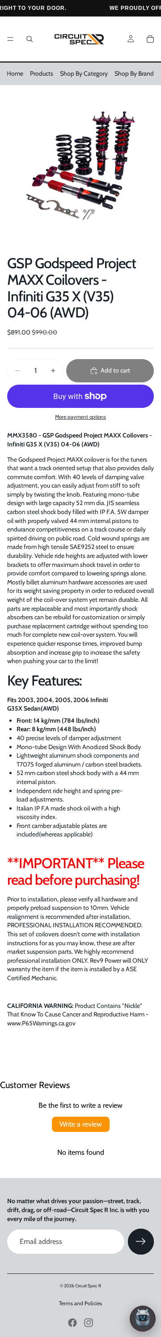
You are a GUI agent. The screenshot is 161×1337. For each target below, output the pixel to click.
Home (15, 73)
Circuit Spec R (88, 1286)
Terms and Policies (80, 1303)
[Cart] (150, 39)
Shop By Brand (134, 73)
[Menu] (10, 39)
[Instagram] (88, 1322)
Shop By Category (84, 73)
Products (41, 73)
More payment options (80, 417)
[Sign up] (141, 1242)
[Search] (29, 39)
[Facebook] (72, 1322)
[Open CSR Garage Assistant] (143, 1319)
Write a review (80, 1124)
